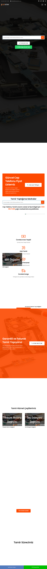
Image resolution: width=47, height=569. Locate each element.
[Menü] (42, 4)
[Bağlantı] (5, 4)
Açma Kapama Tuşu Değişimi (36, 306)
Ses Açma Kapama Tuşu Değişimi (14, 306)
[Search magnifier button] (42, 37)
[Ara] (45, 4)
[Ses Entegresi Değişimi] (35, 414)
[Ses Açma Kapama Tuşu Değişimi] (16, 214)
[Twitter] (41, 1)
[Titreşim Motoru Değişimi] (12, 414)
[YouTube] (43, 1)
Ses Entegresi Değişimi (30, 427)
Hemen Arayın (12, 567)
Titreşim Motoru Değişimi (8, 427)
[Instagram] (45, 1)
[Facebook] (38, 1)
